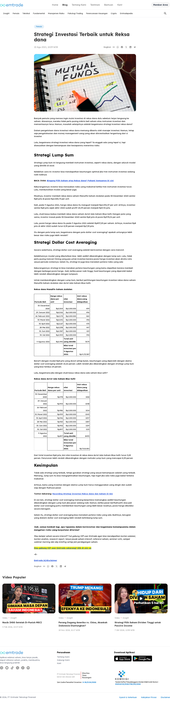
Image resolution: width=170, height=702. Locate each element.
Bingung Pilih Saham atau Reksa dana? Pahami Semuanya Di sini (80, 180)
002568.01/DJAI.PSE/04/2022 (128, 684)
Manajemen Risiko (56, 13)
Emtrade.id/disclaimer (45, 560)
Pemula (16, 13)
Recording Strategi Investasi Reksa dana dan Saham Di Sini (82, 493)
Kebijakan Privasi (148, 697)
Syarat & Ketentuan (128, 697)
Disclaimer (165, 697)
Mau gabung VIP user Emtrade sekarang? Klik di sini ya (62, 548)
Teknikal (26, 13)
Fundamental (39, 13)
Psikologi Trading (75, 13)
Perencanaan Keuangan (97, 13)
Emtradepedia (126, 13)
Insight (6, 13)
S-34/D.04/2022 (89, 682)
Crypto (114, 13)
